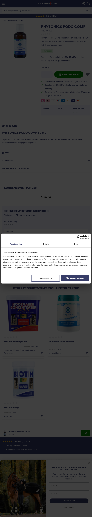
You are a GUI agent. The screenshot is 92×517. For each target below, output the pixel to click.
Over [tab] (76, 244)
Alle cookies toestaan (75, 278)
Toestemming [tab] (16, 244)
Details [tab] (46, 244)
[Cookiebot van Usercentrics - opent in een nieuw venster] (78, 237)
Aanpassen (44, 278)
